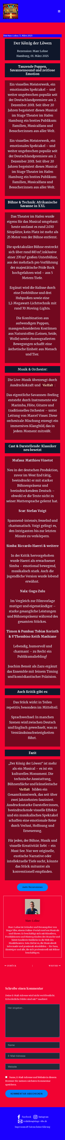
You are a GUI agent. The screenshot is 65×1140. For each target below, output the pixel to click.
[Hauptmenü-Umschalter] (59, 11)
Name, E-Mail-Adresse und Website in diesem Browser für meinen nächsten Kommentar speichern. (30, 1081)
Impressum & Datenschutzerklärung (32, 1126)
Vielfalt (48, 385)
